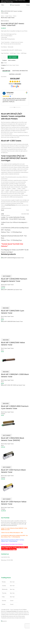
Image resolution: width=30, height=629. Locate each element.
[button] (6, 276)
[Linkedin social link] (8, 68)
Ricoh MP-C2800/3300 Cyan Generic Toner (12, 312)
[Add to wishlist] (10, 273)
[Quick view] (7, 273)
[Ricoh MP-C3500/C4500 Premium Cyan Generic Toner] (15, 391)
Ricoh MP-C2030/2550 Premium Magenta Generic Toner (14, 280)
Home (2, 16)
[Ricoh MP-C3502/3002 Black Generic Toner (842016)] (8, 423)
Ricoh (14, 16)
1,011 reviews (17, 83)
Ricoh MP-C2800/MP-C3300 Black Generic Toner (15, 375)
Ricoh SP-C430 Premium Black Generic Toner (13, 471)
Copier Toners (8, 16)
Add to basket (13, 57)
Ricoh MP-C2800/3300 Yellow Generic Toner (13, 343)
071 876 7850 (10, 2)
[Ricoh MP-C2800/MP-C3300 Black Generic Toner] (8, 359)
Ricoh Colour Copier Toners (7, 17)
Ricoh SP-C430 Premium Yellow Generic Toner (13, 503)
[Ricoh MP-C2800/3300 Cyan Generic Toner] (15, 295)
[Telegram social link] (10, 68)
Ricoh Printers (11, 119)
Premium (3, 286)
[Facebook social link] (5, 68)
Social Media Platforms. (10, 205)
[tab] (6, 70)
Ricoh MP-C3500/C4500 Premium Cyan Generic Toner (14, 407)
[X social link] (7, 68)
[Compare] (3, 273)
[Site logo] (15, 5)
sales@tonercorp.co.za (9, 0)
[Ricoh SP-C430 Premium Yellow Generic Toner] (8, 486)
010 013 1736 (21, 0)
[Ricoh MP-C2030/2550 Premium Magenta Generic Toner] (15, 263)
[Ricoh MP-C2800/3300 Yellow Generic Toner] (15, 327)
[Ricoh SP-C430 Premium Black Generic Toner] (8, 454)
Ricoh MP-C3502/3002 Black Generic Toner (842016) (12, 439)
